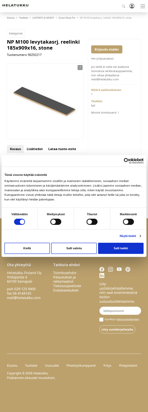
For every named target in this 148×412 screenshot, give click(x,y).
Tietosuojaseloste (67, 285)
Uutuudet (52, 365)
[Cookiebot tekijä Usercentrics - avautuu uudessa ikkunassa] (127, 161)
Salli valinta (74, 248)
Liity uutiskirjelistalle (117, 329)
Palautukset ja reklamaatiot (64, 279)
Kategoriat (16, 33)
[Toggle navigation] (143, 6)
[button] (80, 67)
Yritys (107, 365)
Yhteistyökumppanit (81, 365)
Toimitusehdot (64, 272)
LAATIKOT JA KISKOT (43, 17)
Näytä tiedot (128, 236)
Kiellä (27, 248)
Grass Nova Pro (67, 17)
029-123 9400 (25, 289)
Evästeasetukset (65, 290)
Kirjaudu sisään (107, 49)
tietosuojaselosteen (128, 319)
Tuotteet (23, 17)
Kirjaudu (131, 6)
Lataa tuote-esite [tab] (62, 149)
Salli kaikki (121, 248)
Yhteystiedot (128, 365)
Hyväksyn (121, 319)
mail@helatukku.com (23, 297)
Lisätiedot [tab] (35, 149)
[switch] (55, 222)
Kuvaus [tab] (15, 149)
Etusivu (11, 17)
